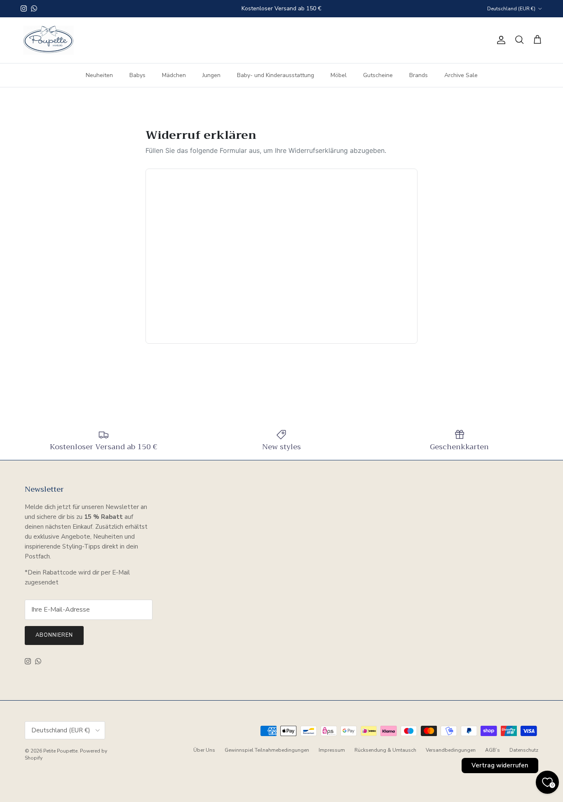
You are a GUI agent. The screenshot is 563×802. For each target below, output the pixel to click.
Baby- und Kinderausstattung (275, 75)
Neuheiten (99, 75)
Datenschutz (523, 750)
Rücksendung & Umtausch (385, 750)
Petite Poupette (60, 751)
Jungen (211, 75)
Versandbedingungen (451, 750)
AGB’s (492, 750)
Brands (418, 75)
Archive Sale (461, 75)
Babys (137, 75)
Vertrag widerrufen (500, 765)
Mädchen (174, 75)
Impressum (332, 750)
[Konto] (499, 40)
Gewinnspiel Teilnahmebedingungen (267, 750)
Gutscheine (378, 75)
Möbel (339, 75)
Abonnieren (54, 635)
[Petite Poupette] (48, 40)
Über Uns (204, 750)
